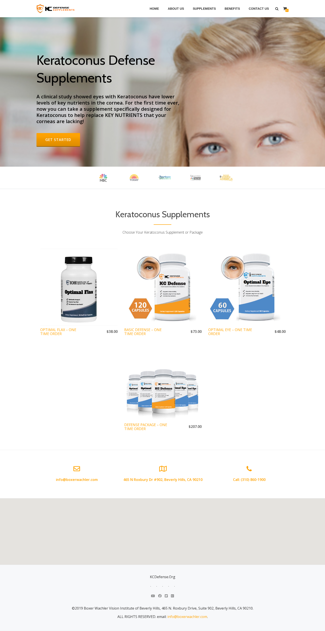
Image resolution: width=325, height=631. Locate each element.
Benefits (232, 8)
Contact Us (259, 8)
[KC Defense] (56, 8)
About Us (176, 8)
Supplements (204, 8)
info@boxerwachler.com (187, 616)
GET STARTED (62, 139)
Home (154, 8)
